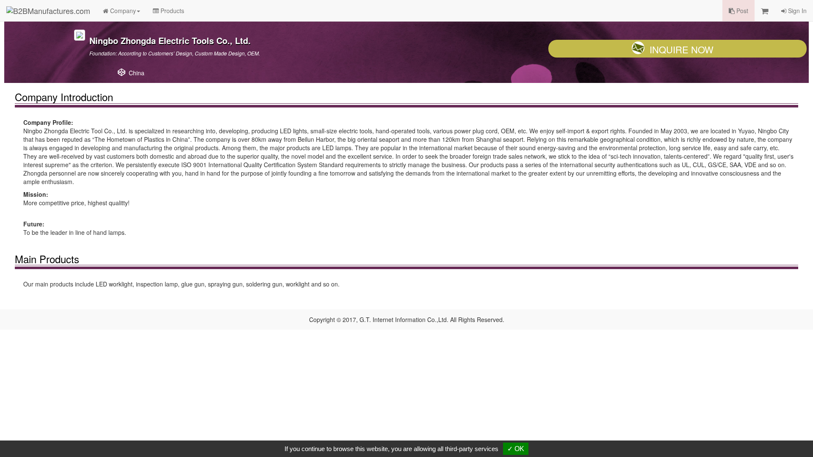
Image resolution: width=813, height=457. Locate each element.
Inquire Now (681, 49)
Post (741, 10)
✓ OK (515, 448)
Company (122, 10)
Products (171, 10)
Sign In (796, 10)
